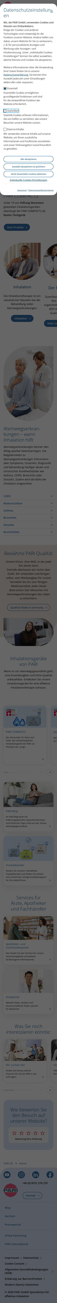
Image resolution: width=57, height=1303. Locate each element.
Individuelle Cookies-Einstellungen (28, 180)
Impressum (22, 190)
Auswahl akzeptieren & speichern (28, 166)
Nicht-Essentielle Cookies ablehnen (28, 174)
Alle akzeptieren (28, 159)
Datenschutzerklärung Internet (40, 190)
